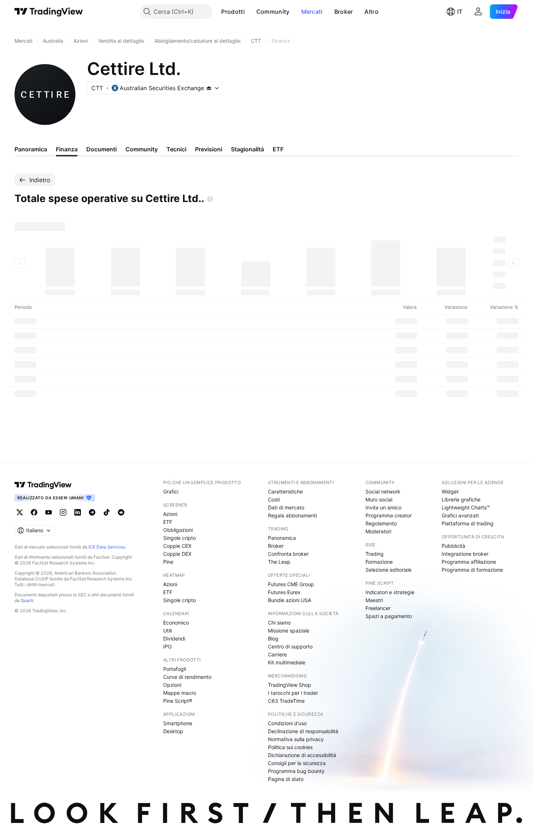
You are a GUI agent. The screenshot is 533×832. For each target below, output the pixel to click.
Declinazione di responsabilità (303, 731)
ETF (167, 522)
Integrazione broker (465, 554)
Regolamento (381, 523)
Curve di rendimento (187, 677)
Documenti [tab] (101, 149)
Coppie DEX (177, 554)
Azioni (170, 514)
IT (459, 11)
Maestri (374, 600)
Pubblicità (453, 546)
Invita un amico (383, 507)
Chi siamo (279, 622)
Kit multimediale (286, 662)
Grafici (170, 491)
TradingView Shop (289, 685)
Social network (382, 491)
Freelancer (378, 608)
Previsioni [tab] (208, 149)
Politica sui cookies (290, 747)
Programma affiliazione (469, 562)
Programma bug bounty (296, 771)
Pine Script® (177, 701)
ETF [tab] (278, 149)
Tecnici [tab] (176, 149)
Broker (343, 11)
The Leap (279, 562)
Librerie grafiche (461, 499)
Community (273, 11)
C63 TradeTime (286, 701)
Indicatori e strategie (389, 592)
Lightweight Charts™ (466, 507)
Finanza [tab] (67, 149)
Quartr (27, 600)
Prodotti (232, 11)
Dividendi (174, 638)
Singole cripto (179, 538)
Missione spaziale (288, 630)
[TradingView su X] (20, 512)
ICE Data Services (106, 547)
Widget (450, 491)
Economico (176, 622)
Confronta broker (288, 554)
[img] (209, 88)
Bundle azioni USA (289, 600)
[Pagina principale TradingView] (49, 12)
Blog (273, 638)
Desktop (173, 731)
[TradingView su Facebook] (34, 512)
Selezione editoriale (388, 570)
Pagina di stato (285, 779)
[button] (250, 11)
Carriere (277, 654)
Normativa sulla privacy (296, 739)
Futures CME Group (291, 584)
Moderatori (378, 531)
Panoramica (282, 538)
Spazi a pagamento (388, 616)
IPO (167, 646)
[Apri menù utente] (478, 11)
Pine (168, 562)
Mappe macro (179, 693)
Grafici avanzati (460, 515)
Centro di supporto (290, 646)
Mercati (312, 11)
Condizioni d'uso (287, 723)
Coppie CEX (177, 546)
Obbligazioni (178, 530)
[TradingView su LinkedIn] (78, 512)
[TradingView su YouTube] (49, 512)
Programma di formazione (472, 570)
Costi (274, 499)
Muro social (378, 499)
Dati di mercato (286, 507)
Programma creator (388, 515)
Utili (167, 630)
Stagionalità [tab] (247, 149)
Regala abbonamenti (292, 515)
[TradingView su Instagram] (63, 512)
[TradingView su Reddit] (121, 512)
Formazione (379, 562)
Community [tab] (141, 149)
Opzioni (172, 685)
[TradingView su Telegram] (92, 512)
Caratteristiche (285, 491)
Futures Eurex (284, 592)
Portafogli (174, 669)
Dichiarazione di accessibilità (302, 755)
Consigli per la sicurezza (297, 763)
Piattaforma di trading (467, 523)
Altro (371, 11)
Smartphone (177, 723)
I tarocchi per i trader (293, 693)
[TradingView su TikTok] (107, 512)
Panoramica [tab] (31, 149)
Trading (374, 554)
